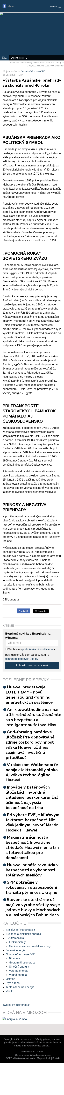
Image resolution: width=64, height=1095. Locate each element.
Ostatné (10, 978)
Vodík (9, 991)
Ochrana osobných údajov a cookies (33, 1055)
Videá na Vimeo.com (25, 1012)
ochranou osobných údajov (21, 658)
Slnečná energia (19, 966)
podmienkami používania (37, 649)
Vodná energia (18, 974)
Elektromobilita (15, 938)
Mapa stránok (44, 1058)
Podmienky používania (32, 1051)
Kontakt (56, 1058)
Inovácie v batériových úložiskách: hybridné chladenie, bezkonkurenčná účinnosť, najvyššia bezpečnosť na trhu (32, 797)
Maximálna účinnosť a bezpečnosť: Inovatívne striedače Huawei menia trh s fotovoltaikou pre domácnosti (32, 847)
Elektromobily (17, 942)
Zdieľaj (10, 6)
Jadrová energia (15, 950)
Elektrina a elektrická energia (23, 933)
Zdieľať (24, 611)
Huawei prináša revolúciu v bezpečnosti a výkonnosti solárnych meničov (32, 870)
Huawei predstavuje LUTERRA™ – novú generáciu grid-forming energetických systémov (29, 694)
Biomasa (14, 958)
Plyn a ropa (13, 983)
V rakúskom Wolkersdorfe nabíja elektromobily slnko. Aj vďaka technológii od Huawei (32, 772)
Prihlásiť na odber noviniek (32, 665)
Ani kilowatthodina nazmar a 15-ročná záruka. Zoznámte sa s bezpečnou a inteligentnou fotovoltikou (33, 717)
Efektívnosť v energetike (20, 929)
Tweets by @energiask (16, 1004)
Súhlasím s (15, 649)
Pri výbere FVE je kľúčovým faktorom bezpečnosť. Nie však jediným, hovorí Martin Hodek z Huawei (32, 822)
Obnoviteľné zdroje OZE (33, 71)
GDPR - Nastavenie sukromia (20, 1058)
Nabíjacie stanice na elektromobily (30, 946)
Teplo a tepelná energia (20, 987)
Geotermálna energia (22, 962)
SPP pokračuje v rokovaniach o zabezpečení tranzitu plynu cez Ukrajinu (31, 887)
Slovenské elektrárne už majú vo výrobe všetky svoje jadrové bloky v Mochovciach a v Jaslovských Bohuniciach (33, 907)
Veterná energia (18, 970)
